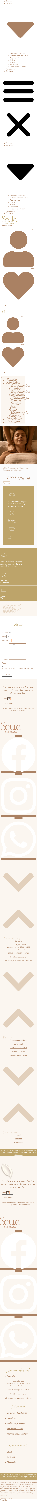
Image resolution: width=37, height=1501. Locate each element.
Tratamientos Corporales (19, 56)
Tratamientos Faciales (18, 53)
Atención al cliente (12, 938)
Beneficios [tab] (9, 607)
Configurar (3, 1496)
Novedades (10, 69)
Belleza (12, 60)
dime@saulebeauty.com (18, 957)
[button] (18, 108)
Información (8, 1038)
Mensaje (5, 659)
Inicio (5, 468)
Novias (12, 62)
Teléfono (5, 641)
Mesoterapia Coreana (18, 67)
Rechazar (3, 1498)
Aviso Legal (12, 668)
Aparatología (15, 58)
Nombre (5, 632)
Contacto (9, 71)
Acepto (4, 663)
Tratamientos (13, 468)
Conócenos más (10, 1132)
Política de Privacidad (26, 668)
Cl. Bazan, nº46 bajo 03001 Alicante (18, 961)
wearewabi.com (30, 1150)
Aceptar (10, 1498)
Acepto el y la (18, 668)
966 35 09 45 (13, 953)
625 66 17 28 (24, 953)
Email (4, 636)
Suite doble (14, 64)
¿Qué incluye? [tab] (12, 605)
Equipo (9, 143)
